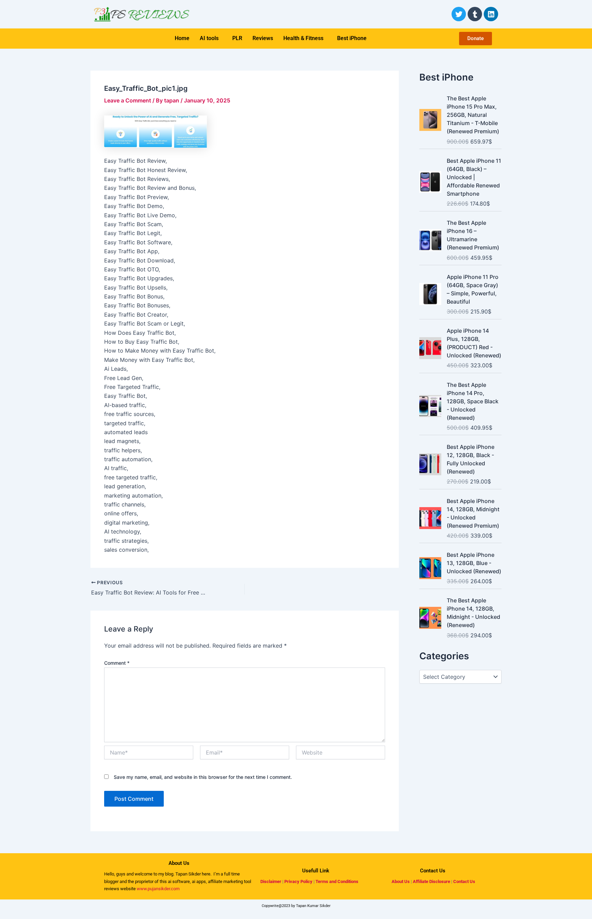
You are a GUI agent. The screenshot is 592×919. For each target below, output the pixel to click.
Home (182, 38)
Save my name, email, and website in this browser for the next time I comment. (203, 777)
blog (168, 874)
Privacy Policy (298, 881)
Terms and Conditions (337, 881)
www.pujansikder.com (158, 888)
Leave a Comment (127, 100)
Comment (117, 663)
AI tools (209, 38)
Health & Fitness (303, 38)
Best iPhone (352, 38)
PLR (237, 38)
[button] (211, 38)
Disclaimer (270, 881)
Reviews (262, 38)
